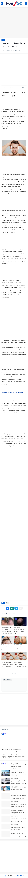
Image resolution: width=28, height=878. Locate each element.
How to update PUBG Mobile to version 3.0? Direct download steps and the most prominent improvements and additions (19, 774)
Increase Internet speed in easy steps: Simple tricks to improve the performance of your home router (18, 782)
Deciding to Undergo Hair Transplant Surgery (13, 392)
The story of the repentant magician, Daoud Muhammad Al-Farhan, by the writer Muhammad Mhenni (18, 812)
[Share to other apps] (21, 608)
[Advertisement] (14, 22)
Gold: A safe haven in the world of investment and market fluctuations (12, 751)
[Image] (5, 765)
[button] (7, 608)
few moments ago (6, 626)
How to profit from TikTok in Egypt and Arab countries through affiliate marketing (18, 789)
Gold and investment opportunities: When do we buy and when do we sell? (18, 827)
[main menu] (2, 3)
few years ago (5, 748)
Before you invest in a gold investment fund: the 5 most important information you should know (18, 835)
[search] (26, 3)
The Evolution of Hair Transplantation (19, 647)
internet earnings (20, 875)
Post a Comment (7, 679)
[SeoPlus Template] (5, 875)
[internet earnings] (14, 3)
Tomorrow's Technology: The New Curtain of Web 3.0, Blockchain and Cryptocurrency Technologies (18, 805)
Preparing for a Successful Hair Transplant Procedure (20, 664)
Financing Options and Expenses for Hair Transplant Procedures (7, 648)
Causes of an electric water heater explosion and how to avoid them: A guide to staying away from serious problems (18, 797)
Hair (3, 40)
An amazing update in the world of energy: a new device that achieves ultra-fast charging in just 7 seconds (18, 820)
